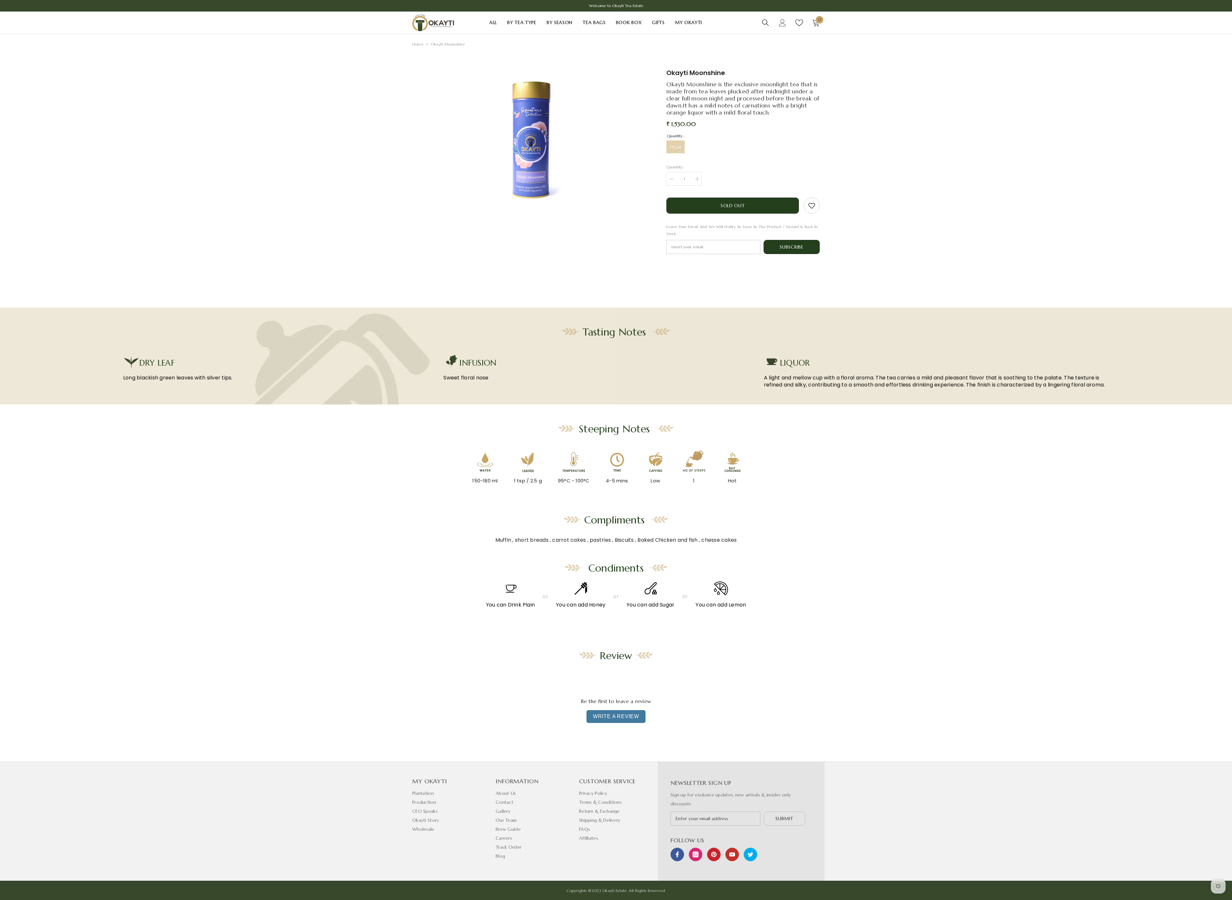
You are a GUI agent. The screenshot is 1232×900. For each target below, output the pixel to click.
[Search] (765, 23)
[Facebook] (677, 854)
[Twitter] (750, 854)
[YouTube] (732, 854)
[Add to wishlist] (812, 206)
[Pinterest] (714, 854)
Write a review (616, 716)
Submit (784, 818)
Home (418, 44)
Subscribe (791, 247)
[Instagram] (695, 854)
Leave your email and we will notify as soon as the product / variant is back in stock (741, 230)
